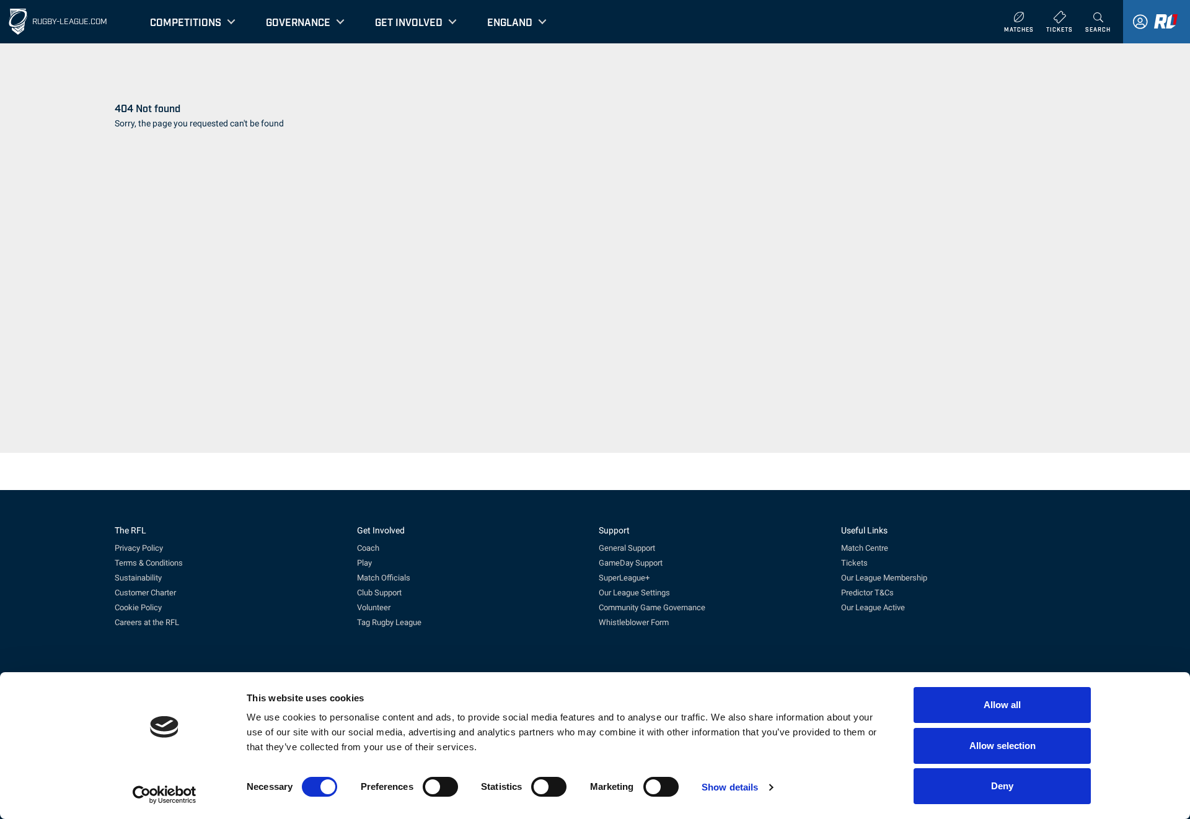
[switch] (440, 787)
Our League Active (873, 607)
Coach (368, 548)
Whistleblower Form (634, 622)
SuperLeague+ (624, 577)
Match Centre (864, 548)
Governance (298, 21)
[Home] (18, 22)
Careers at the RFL (147, 622)
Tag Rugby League (389, 622)
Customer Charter (145, 592)
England (509, 21)
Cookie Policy (138, 607)
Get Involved (409, 21)
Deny (1002, 786)
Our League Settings (634, 592)
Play (364, 562)
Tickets (854, 562)
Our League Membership (884, 577)
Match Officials (383, 577)
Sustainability (138, 577)
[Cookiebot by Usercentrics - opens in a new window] (164, 795)
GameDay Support (631, 562)
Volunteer (373, 607)
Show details (730, 787)
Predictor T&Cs (867, 592)
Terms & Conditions (149, 562)
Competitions (185, 21)
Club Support (379, 592)
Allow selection (1002, 745)
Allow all (1002, 704)
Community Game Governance (652, 607)
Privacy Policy (139, 548)
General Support (627, 548)
